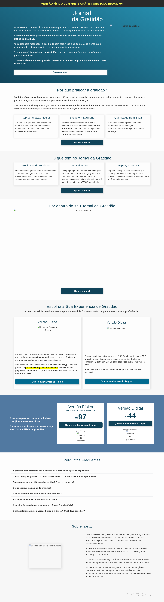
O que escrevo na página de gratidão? (32, 488)
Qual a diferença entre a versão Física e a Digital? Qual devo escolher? (49, 511)
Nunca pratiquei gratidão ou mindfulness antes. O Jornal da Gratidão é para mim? (54, 476)
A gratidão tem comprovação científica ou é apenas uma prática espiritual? (51, 471)
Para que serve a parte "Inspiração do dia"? (35, 499)
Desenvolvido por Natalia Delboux (146, 595)
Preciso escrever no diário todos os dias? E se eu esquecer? (43, 482)
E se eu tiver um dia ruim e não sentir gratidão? (37, 494)
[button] (82, 471)
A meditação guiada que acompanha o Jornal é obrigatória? (43, 505)
